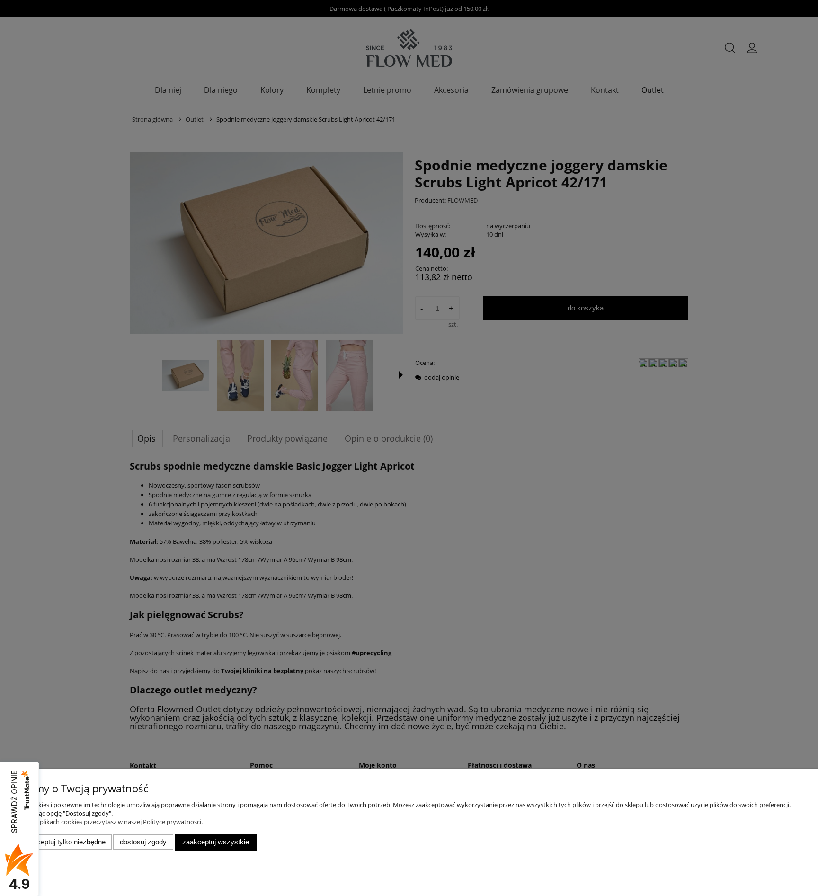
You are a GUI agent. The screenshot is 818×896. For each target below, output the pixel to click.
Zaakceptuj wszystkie (215, 842)
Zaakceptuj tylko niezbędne (64, 842)
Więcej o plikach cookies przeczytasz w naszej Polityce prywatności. (109, 821)
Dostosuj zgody (143, 842)
